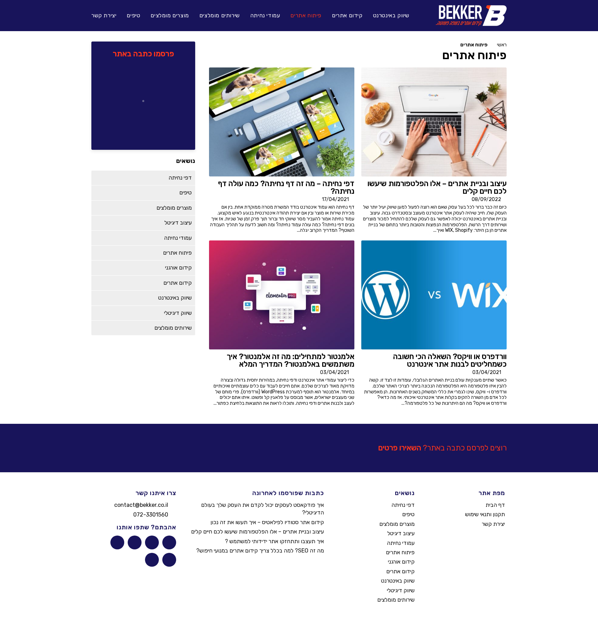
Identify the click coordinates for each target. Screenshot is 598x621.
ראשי (502, 45)
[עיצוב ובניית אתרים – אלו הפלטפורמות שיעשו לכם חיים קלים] (434, 122)
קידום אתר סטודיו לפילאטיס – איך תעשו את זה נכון (267, 522)
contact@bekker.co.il (141, 505)
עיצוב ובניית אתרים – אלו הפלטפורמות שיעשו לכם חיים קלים (257, 531)
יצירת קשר (493, 524)
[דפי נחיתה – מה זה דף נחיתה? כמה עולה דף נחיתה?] (281, 122)
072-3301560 (150, 514)
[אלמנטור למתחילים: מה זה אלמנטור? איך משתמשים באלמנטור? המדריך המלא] (281, 295)
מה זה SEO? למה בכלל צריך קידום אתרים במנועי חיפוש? (260, 550)
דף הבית (495, 505)
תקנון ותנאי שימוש (485, 514)
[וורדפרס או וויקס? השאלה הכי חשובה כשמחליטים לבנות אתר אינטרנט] (434, 295)
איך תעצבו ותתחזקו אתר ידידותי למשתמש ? (274, 541)
